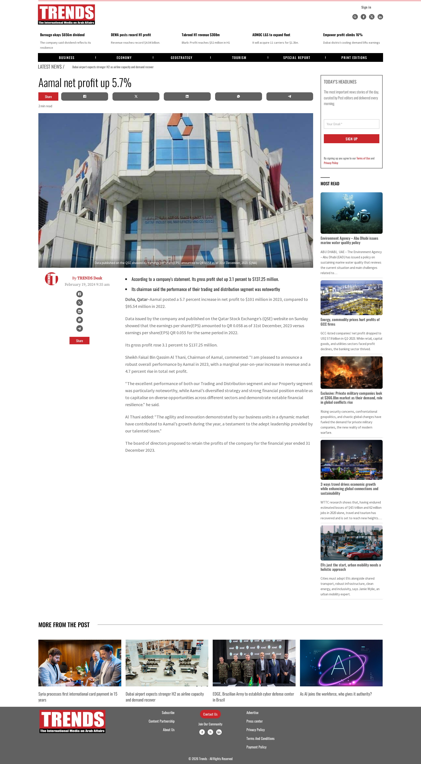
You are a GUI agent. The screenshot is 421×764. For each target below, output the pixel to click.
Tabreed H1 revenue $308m (201, 34)
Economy (124, 57)
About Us (169, 729)
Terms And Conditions (260, 738)
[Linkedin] (380, 17)
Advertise (252, 712)
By (87, 278)
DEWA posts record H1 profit (131, 34)
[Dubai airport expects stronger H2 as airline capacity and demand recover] (167, 663)
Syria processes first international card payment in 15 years (77, 696)
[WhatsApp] (238, 96)
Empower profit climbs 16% (343, 34)
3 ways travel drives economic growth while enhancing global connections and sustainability (349, 488)
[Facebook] (363, 17)
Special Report (296, 57)
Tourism (239, 57)
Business (67, 57)
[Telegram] (289, 96)
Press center (254, 721)
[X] (136, 96)
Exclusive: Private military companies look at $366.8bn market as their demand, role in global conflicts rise (351, 397)
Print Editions (354, 57)
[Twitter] (372, 17)
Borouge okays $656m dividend (62, 34)
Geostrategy (182, 57)
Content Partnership (162, 721)
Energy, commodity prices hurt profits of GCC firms (350, 322)
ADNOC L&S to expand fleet (271, 34)
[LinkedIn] (187, 96)
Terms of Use (363, 158)
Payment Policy (256, 747)
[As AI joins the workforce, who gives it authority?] (341, 663)
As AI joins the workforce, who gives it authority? (336, 694)
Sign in (366, 7)
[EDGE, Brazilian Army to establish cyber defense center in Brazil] (254, 663)
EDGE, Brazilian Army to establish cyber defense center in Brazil (253, 696)
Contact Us (210, 714)
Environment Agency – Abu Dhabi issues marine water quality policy (349, 240)
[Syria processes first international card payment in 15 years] (79, 663)
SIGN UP (352, 138)
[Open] (355, 16)
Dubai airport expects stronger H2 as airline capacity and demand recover (105, 67)
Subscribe (168, 712)
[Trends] (66, 14)
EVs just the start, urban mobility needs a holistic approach (351, 567)
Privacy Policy (331, 163)
